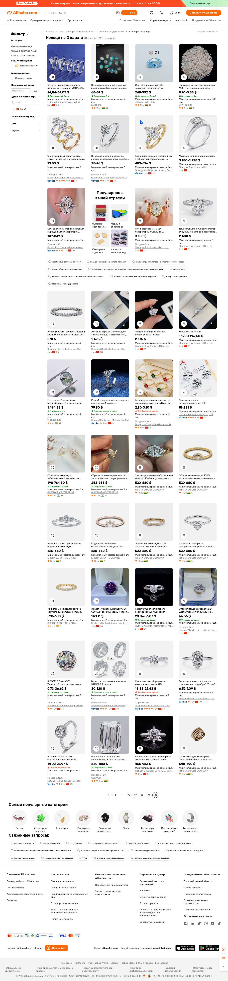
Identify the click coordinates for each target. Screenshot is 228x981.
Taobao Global (128, 963)
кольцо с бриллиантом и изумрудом (151, 858)
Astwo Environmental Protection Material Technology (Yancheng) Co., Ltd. (110, 705)
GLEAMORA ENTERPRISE (60, 492)
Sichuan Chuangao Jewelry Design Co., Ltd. (154, 770)
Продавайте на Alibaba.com (198, 881)
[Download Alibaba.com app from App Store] (185, 948)
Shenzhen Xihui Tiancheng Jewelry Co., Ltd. (66, 705)
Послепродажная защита (64, 903)
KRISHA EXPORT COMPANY (149, 489)
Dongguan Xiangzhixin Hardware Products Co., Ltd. (154, 424)
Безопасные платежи (62, 881)
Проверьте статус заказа (197, 894)
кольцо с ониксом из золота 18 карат (108, 262)
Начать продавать (193, 887)
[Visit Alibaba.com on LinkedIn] (192, 923)
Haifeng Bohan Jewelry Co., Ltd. (63, 102)
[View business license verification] (144, 976)
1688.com (80, 963)
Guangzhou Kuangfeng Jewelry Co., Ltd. (110, 177)
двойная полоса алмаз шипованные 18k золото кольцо (78, 276)
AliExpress (66, 963)
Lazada (114, 963)
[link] (223, 949)
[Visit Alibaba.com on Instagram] (206, 923)
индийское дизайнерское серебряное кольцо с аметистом (42, 850)
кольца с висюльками (24, 858)
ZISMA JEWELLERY (145, 102)
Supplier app (110, 948)
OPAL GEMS (185, 105)
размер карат (179, 269)
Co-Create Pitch (15, 887)
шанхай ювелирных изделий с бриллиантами (102, 850)
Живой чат (145, 890)
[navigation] (25, 413)
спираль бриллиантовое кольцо (67, 269)
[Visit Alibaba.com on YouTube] (212, 923)
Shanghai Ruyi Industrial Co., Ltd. (195, 167)
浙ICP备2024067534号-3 (199, 976)
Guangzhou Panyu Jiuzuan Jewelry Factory (66, 177)
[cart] (162, 13)
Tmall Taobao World (98, 963)
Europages (162, 963)
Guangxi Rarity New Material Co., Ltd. (110, 420)
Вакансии (12, 900)
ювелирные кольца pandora (65, 284)
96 (129, 795)
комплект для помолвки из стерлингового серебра (160, 262)
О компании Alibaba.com (21, 874)
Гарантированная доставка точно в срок (69, 895)
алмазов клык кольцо (138, 843)
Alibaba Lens (24, 948)
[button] (118, 13)
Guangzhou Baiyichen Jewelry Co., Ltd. (154, 170)
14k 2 (84, 858)
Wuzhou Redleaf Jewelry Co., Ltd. (196, 414)
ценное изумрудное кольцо (147, 850)
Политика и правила (62, 919)
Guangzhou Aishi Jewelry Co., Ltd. (152, 705)
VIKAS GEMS (54, 420)
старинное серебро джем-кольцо (174, 843)
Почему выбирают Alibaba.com (23, 881)
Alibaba (50, 31)
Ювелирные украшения (111, 31)
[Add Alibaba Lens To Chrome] (56, 948)
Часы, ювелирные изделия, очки (76, 31)
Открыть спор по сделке (153, 897)
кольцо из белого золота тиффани (186, 850)
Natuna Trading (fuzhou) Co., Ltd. (64, 780)
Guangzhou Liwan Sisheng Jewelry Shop (66, 247)
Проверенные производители (111, 885)
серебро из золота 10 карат (105, 843)
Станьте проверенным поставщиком (196, 902)
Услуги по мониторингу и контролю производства (64, 911)
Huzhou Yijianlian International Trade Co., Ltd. (110, 623)
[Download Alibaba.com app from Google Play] (210, 948)
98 (142, 795)
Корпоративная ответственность (25, 894)
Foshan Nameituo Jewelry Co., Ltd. (197, 698)
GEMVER (96, 777)
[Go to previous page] (109, 795)
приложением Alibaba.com (157, 948)
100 (155, 795)
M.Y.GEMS (96, 105)
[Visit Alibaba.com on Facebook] (186, 923)
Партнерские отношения (197, 909)
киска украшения (51, 843)
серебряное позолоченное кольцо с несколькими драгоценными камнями (127, 269)
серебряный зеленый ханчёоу (66, 262)
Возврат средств (149, 903)
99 (149, 795)
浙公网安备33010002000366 (168, 976)
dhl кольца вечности (24, 843)
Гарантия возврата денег (64, 887)
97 (135, 795)
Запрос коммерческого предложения (108, 893)
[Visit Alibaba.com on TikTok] (219, 923)
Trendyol (149, 963)
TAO (140, 963)
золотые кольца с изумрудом (59, 858)
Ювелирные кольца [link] (139, 31)
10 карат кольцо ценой (176, 276)
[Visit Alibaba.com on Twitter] (199, 923)
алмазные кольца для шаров (110, 858)
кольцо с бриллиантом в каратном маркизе (135, 276)
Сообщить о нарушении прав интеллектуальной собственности (155, 912)
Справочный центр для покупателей (152, 883)
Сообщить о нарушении (152, 922)
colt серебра (76, 843)
